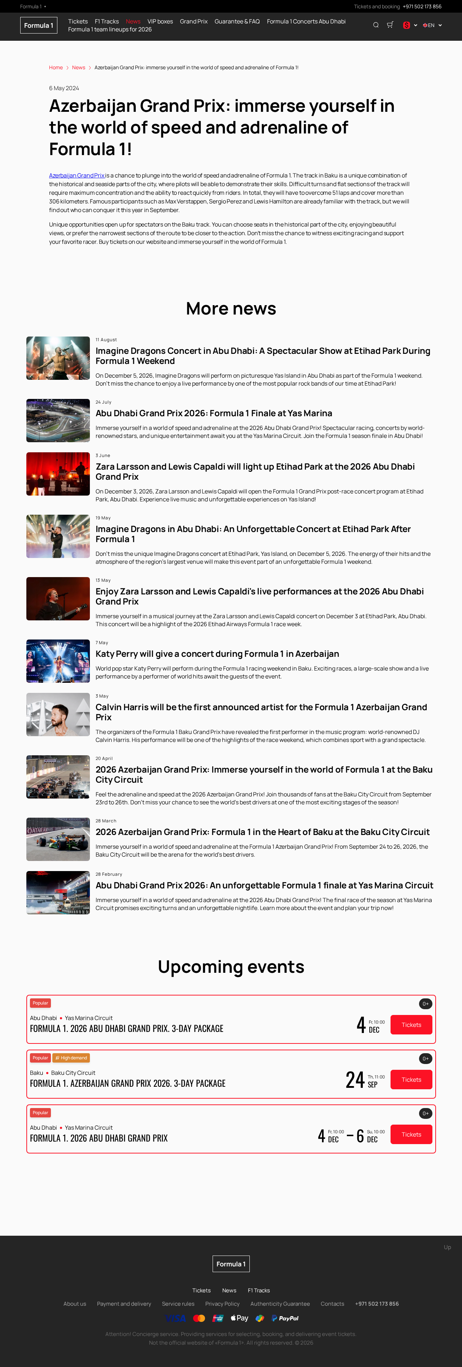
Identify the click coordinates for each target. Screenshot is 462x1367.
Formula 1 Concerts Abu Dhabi (306, 21)
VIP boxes (160, 21)
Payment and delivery (124, 1303)
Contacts (332, 1303)
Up (447, 1247)
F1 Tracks (107, 21)
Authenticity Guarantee (280, 1303)
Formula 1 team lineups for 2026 (110, 29)
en (431, 25)
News (133, 21)
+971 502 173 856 (422, 6)
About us (75, 1303)
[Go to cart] (390, 25)
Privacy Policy (222, 1303)
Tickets (78, 21)
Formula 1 (38, 25)
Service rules (178, 1303)
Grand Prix (194, 21)
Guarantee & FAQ (237, 21)
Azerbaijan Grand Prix (77, 175)
